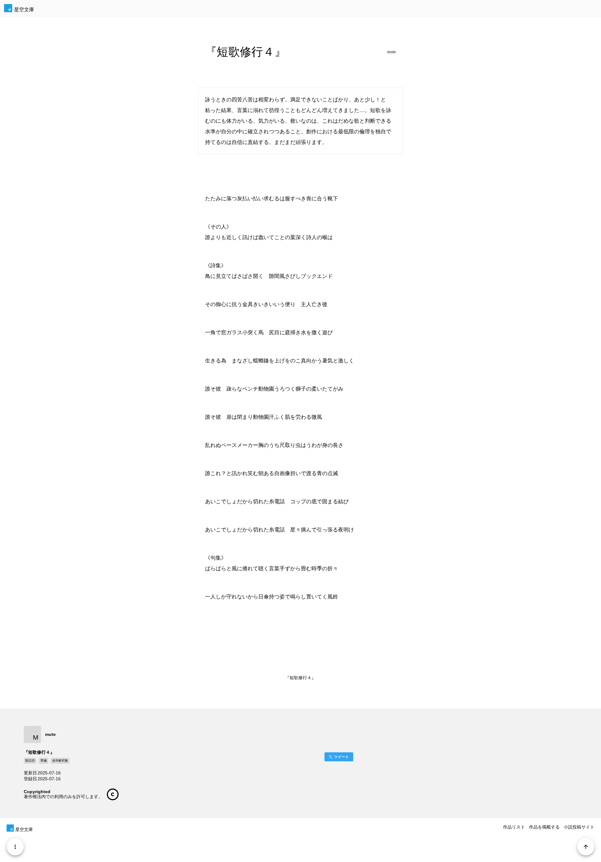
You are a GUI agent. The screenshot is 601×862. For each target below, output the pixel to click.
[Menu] (15, 846)
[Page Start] (585, 846)
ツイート (341, 757)
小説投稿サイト (579, 826)
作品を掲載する (544, 826)
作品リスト (514, 826)
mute (391, 51)
